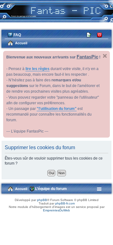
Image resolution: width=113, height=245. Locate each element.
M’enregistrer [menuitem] (89, 34)
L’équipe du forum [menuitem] (51, 189)
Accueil (21, 189)
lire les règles (37, 69)
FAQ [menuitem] (17, 35)
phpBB (42, 200)
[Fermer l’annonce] (105, 56)
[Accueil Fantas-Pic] (56, 11)
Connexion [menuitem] (100, 34)
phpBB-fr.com (65, 203)
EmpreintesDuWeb (56, 210)
